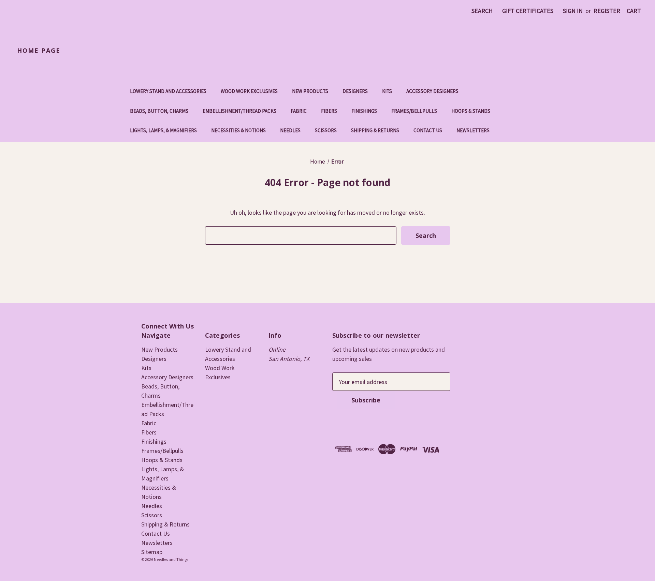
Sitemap (151, 552)
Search (482, 11)
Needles (290, 130)
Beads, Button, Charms (159, 111)
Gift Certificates (527, 11)
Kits (387, 91)
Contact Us (427, 130)
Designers (355, 91)
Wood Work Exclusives (249, 91)
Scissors (326, 130)
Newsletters (473, 130)
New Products (310, 91)
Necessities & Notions (238, 130)
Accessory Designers (432, 91)
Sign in (573, 11)
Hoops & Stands (470, 111)
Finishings (364, 111)
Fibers (329, 111)
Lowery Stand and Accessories (168, 91)
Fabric (299, 111)
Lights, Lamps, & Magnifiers (163, 130)
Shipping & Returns (375, 130)
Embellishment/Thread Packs (239, 111)
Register (607, 11)
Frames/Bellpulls (414, 111)
